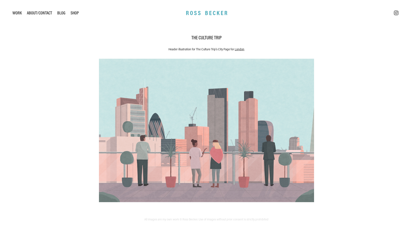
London (239, 49)
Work (17, 12)
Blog (61, 12)
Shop (75, 12)
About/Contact (39, 12)
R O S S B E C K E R (206, 13)
